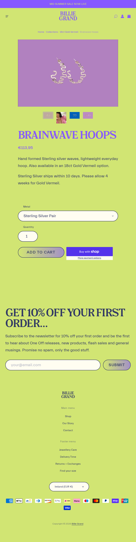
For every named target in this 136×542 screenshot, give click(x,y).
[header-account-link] (120, 16)
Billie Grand (68, 16)
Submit (117, 365)
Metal (26, 206)
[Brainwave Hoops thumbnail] (48, 115)
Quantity (28, 227)
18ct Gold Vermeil (69, 32)
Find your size (68, 470)
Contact (68, 430)
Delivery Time (68, 456)
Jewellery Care (68, 449)
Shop (68, 416)
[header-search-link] (114, 16)
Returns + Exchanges (68, 463)
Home (41, 32)
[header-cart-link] (127, 16)
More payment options (89, 257)
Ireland (64, 486)
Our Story (68, 423)
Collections (52, 32)
